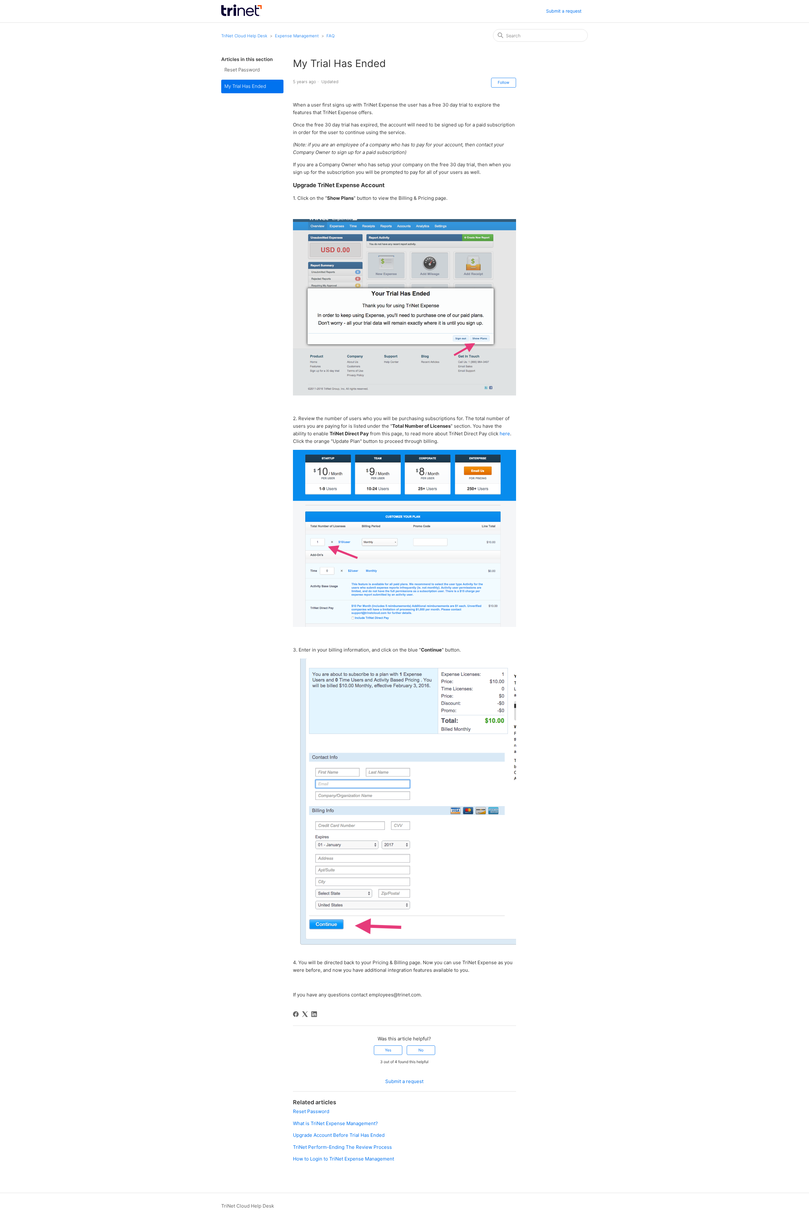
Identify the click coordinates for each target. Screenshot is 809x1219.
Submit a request (563, 11)
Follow (503, 82)
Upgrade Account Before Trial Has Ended (339, 1135)
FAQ (330, 35)
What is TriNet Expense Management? (335, 1123)
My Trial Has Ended (245, 86)
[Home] (241, 14)
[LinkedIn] (314, 1014)
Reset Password (242, 70)
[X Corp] (305, 1014)
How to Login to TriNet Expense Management (343, 1159)
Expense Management (297, 35)
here (505, 434)
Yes (388, 1050)
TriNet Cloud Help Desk (245, 35)
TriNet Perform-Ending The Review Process (342, 1147)
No (420, 1050)
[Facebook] (296, 1014)
